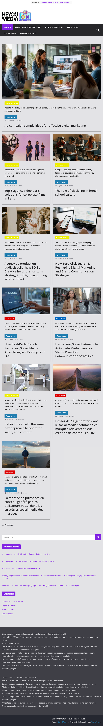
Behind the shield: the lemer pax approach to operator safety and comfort (25, 428)
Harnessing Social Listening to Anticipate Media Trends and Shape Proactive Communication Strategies (76, 350)
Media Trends (73, 27)
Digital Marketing (54, 27)
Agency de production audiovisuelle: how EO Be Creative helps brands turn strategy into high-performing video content (26, 271)
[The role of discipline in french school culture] (77, 147)
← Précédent (8, 525)
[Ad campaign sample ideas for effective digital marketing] (51, 71)
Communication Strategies (28, 27)
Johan (20, 121)
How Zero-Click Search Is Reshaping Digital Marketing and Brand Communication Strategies (75, 269)
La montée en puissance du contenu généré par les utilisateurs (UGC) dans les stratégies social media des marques (24, 506)
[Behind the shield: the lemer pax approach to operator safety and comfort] (26, 377)
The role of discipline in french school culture (76, 192)
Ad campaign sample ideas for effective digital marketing (45, 125)
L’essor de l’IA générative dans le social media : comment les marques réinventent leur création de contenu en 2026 (76, 427)
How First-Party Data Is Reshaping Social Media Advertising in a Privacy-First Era (25, 350)
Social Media (10, 33)
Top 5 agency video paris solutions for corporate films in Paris (25, 194)
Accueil (7, 27)
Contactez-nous (28, 33)
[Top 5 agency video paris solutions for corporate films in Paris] (26, 147)
